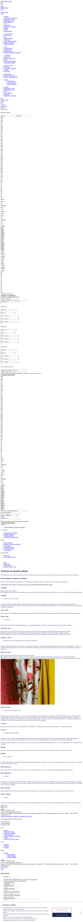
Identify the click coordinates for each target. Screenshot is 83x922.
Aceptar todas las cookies (62, 914)
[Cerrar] (80, 912)
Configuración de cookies (62, 910)
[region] (41, 912)
